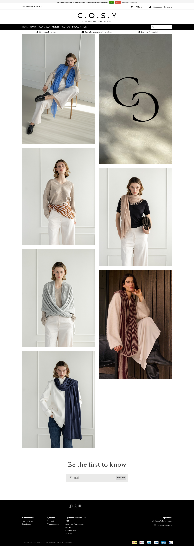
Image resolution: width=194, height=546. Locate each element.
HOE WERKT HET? (79, 27)
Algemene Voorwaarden (74, 524)
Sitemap (68, 534)
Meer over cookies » (129, 2)
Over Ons (65, 27)
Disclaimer (69, 527)
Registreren (26, 524)
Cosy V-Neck (44, 27)
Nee (117, 2)
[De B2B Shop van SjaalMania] (97, 17)
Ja (111, 2)
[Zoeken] (152, 27)
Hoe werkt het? (28, 521)
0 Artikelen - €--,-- (140, 7)
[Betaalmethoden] (134, 542)
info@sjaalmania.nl (165, 525)
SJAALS (33, 27)
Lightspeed (68, 542)
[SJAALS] (58, 196)
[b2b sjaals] (58, 89)
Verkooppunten (53, 524)
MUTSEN (56, 27)
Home (25, 27)
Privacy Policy (70, 530)
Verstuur (121, 478)
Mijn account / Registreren (162, 7)
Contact (50, 521)
